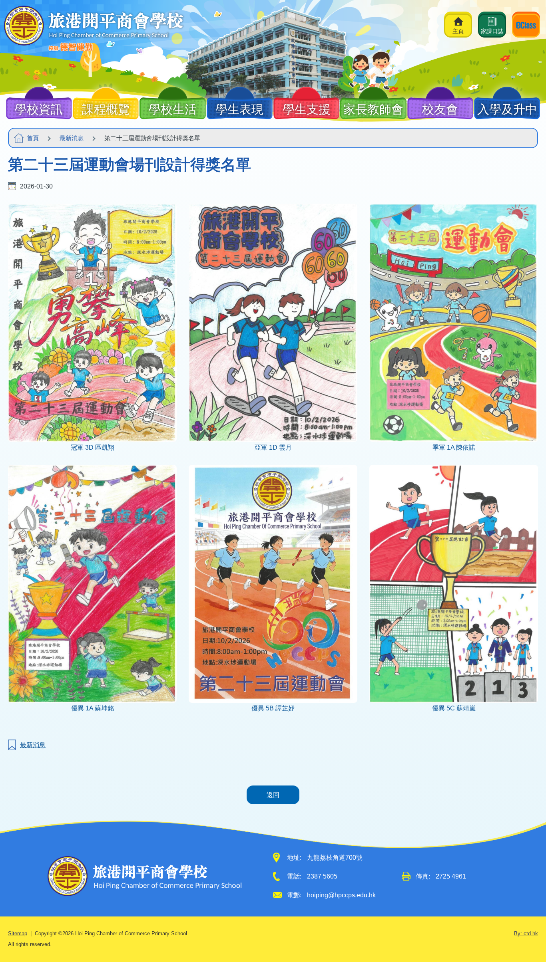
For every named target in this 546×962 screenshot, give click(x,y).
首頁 (33, 138)
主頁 (458, 31)
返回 (273, 794)
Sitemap (17, 933)
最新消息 (72, 138)
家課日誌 (492, 31)
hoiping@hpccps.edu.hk (341, 895)
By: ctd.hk (526, 933)
